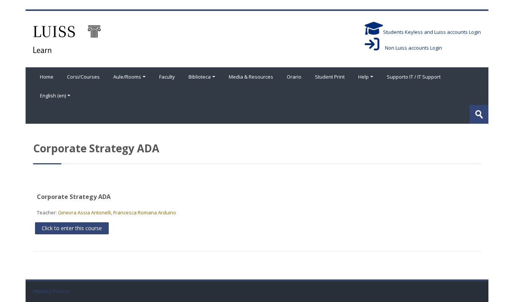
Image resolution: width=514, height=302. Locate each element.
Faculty (167, 76)
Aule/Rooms (127, 76)
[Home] (67, 38)
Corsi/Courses (83, 76)
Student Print (330, 76)
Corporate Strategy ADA (74, 197)
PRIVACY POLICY (51, 291)
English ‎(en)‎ (53, 95)
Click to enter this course (72, 228)
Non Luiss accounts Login (410, 47)
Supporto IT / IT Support (414, 76)
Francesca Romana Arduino (144, 212)
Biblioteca (200, 76)
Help (363, 76)
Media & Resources (251, 76)
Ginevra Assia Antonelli (84, 212)
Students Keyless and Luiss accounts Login (432, 32)
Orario (294, 76)
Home (46, 76)
